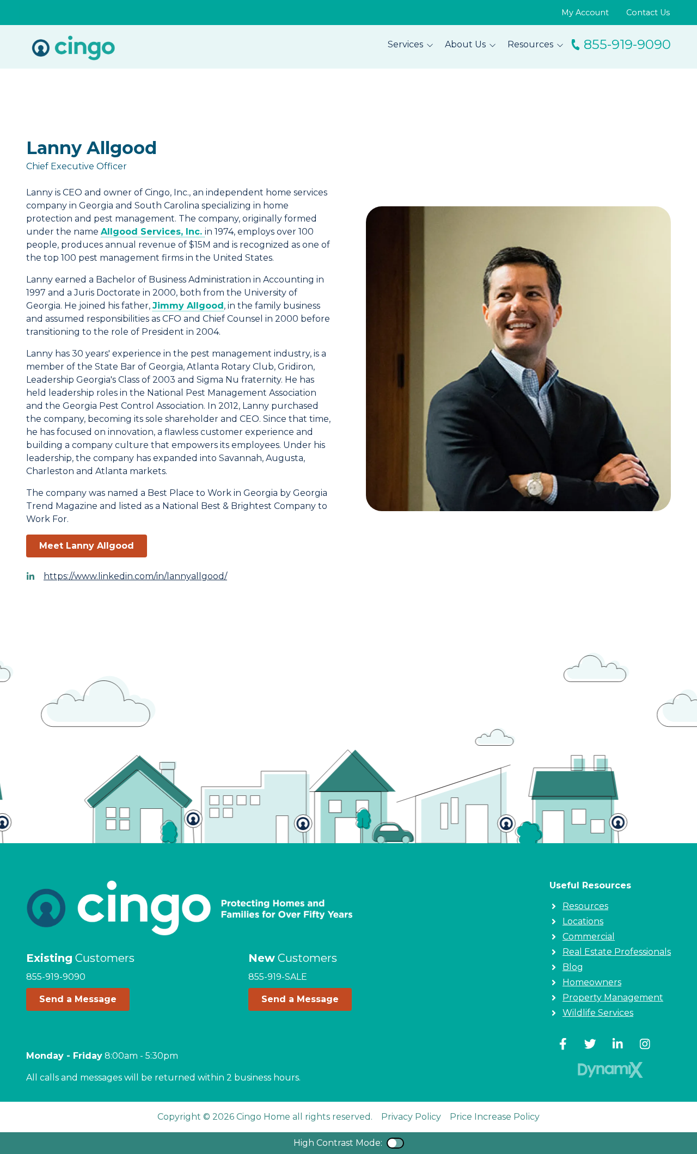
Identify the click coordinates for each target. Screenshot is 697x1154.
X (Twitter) (590, 1044)
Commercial (589, 936)
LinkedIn (617, 1044)
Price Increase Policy (495, 1117)
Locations (583, 921)
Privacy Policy (411, 1117)
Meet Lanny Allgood (86, 546)
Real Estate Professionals (617, 952)
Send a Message (78, 999)
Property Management (613, 997)
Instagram (644, 1044)
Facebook (563, 1044)
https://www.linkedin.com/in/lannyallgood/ (135, 576)
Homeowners (592, 982)
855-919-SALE (277, 977)
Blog (573, 967)
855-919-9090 (627, 44)
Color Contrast (395, 1143)
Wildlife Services (598, 1013)
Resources (585, 906)
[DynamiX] (610, 1070)
